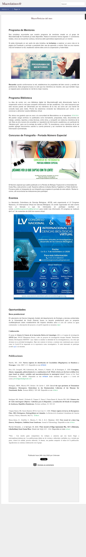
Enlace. (36, 415)
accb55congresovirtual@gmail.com (26, 209)
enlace (55, 390)
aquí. (59, 325)
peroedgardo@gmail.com (22, 379)
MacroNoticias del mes (41, 18)
